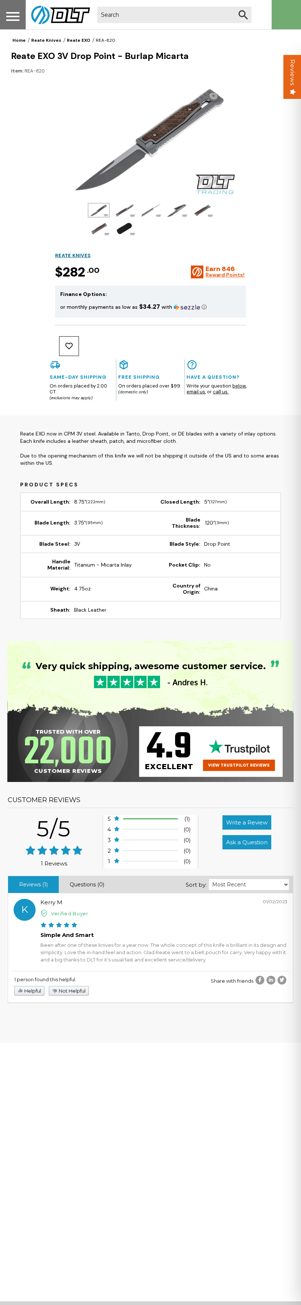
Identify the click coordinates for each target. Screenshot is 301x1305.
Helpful (32, 991)
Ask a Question (247, 842)
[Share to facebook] (259, 980)
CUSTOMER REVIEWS (44, 800)
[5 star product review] (58, 925)
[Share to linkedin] (270, 980)
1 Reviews (54, 863)
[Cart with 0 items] (286, 14)
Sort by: (196, 884)
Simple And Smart (67, 934)
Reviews (292, 72)
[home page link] (58, 14)
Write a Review (247, 822)
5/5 (54, 828)
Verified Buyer (69, 913)
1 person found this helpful (44, 979)
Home (19, 40)
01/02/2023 (275, 901)
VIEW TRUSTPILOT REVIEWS (239, 765)
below (239, 386)
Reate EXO (78, 40)
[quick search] (243, 15)
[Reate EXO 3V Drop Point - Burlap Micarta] (99, 210)
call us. (221, 392)
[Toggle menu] (13, 16)
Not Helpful (72, 991)
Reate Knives (46, 40)
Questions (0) (87, 884)
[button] (150, 306)
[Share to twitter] (282, 980)
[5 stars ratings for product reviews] (54, 851)
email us (195, 392)
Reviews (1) (33, 884)
